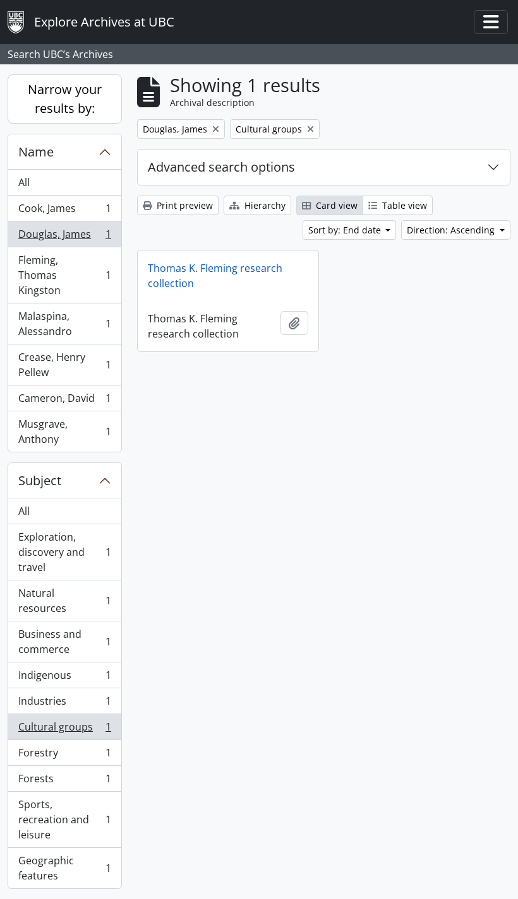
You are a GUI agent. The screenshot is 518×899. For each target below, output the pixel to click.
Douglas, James (64, 237)
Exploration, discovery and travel (64, 552)
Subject (39, 480)
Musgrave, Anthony (64, 431)
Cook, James (64, 211)
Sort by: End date (345, 230)
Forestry (64, 756)
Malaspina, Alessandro (64, 323)
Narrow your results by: (65, 99)
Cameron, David (64, 401)
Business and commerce (64, 641)
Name (36, 151)
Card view (335, 205)
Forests (64, 782)
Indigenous (64, 678)
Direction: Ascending (452, 230)
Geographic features (64, 868)
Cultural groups (64, 730)
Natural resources (64, 600)
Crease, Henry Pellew (64, 364)
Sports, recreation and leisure (64, 819)
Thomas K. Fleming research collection (215, 275)
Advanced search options (221, 166)
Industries (64, 704)
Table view (403, 205)
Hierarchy (264, 205)
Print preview (183, 205)
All (24, 182)
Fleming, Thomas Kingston (64, 275)
